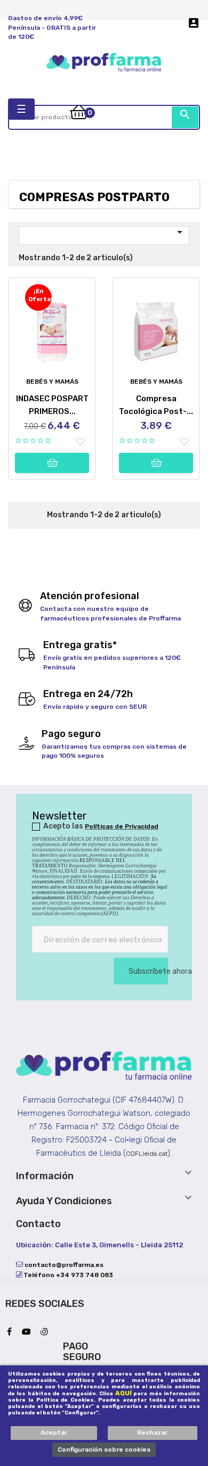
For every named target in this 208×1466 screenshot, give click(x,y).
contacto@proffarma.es (63, 1265)
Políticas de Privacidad (121, 826)
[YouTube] (28, 1332)
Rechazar (152, 1432)
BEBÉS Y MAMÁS (52, 381)
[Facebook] (12, 1332)
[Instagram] (47, 1332)
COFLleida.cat (146, 1153)
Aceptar (54, 1432)
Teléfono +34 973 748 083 (67, 1275)
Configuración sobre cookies (104, 1449)
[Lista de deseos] (80, 442)
